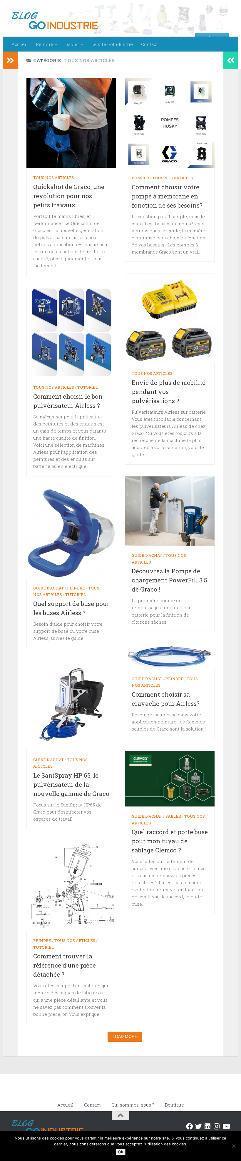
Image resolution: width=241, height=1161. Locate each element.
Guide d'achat (147, 555)
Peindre (44, 44)
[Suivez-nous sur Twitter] (198, 1126)
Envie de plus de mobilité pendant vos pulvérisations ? (168, 391)
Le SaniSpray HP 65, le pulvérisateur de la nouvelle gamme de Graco (71, 784)
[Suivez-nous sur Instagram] (216, 1126)
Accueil (19, 44)
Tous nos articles (53, 177)
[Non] (234, 1146)
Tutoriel (87, 387)
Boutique (174, 1105)
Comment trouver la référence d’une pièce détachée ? (64, 965)
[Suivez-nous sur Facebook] (189, 1126)
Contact (149, 44)
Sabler (72, 44)
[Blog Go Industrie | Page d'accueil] (55, 20)
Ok (120, 1152)
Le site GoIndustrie (112, 44)
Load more (125, 1036)
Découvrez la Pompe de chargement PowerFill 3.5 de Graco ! (169, 580)
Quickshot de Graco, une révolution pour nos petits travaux (68, 196)
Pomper (140, 177)
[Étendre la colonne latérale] (10, 60)
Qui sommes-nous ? (132, 1105)
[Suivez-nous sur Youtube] (225, 1126)
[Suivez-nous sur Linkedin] (207, 1126)
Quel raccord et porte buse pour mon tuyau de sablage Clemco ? (170, 841)
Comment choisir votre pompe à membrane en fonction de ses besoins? (167, 196)
